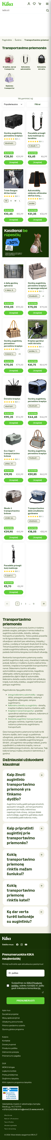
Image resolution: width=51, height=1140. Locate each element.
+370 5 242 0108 (9, 1109)
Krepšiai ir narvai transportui (20, 711)
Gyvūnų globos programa (13, 1029)
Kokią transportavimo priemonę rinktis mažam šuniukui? (21, 864)
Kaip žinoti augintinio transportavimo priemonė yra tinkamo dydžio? (21, 786)
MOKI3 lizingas (8, 1067)
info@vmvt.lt (24, 1109)
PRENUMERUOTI (26, 1001)
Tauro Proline (9, 1122)
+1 (43, 296)
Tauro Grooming (10, 1129)
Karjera (5, 1037)
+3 (19, 354)
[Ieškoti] (48, 11)
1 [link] (17, 603)
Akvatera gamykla (10, 1125)
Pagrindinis (7, 40)
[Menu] (47, 3)
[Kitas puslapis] (44, 603)
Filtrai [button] (37, 104)
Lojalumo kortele (9, 1071)
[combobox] (25, 11)
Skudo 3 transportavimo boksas (12, 511)
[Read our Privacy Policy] (42, 992)
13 (33, 603)
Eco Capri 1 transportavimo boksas (12, 453)
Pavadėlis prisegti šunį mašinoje (12, 566)
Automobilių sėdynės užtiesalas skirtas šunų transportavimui (37, 193)
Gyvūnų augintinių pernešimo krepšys (13, 134)
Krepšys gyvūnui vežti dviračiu (36, 342)
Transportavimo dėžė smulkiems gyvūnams (36, 511)
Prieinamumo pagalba (11, 1056)
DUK (4, 1063)
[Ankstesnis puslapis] (7, 603)
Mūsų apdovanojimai (11, 1018)
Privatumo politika (9, 1048)
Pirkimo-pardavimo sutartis (13, 1025)
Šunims (18, 40)
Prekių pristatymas (10, 1075)
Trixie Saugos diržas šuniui (10, 191)
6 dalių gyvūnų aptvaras (11, 284)
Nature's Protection (11, 1118)
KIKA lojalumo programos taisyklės (17, 1082)
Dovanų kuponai (9, 1044)
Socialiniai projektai (10, 1014)
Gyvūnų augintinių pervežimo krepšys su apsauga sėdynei (37, 285)
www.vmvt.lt (37, 1109)
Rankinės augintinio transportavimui (24, 719)
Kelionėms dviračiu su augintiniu (22, 705)
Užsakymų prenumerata (12, 1022)
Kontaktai (6, 1040)
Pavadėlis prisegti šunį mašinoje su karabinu (36, 135)
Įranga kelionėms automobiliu (21, 694)
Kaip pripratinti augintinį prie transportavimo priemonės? (21, 835)
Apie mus (6, 1010)
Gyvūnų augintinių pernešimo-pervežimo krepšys (13, 343)
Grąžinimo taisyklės (10, 1078)
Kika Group (8, 1115)
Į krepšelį (13, 162)
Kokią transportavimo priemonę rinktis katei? (21, 892)
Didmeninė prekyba (10, 1052)
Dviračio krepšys (12, 399)
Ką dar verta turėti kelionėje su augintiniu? (20, 916)
